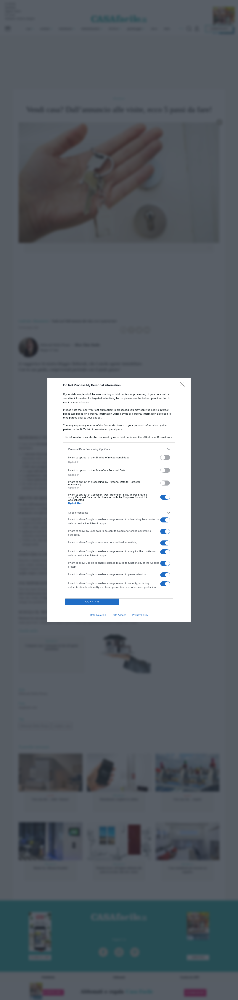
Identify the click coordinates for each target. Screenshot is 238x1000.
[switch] (165, 457)
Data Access (119, 614)
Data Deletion (98, 614)
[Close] (183, 385)
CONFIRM (92, 601)
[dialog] (119, 500)
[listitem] (119, 449)
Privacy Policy (140, 614)
